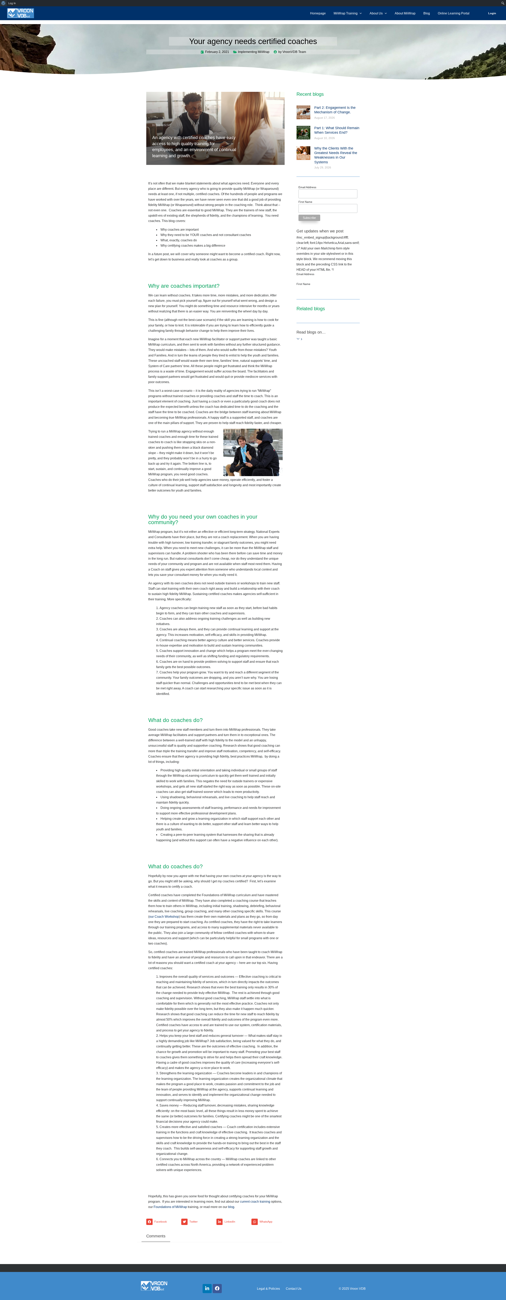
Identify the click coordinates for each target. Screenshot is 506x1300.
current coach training (255, 1201)
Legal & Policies (268, 1288)
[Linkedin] (207, 1288)
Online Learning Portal (453, 13)
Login (492, 13)
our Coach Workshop (164, 916)
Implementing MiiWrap (253, 52)
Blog (426, 13)
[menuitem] (3, 3)
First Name (305, 201)
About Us (376, 13)
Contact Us (293, 1288)
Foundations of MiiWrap (170, 1207)
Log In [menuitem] (12, 3)
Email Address (307, 187)
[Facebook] (217, 1288)
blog (231, 1207)
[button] (162, 1222)
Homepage (318, 13)
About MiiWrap (405, 13)
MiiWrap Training (346, 13)
